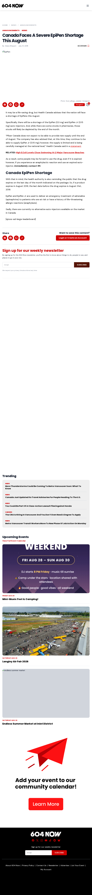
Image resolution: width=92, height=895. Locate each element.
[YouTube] (46, 840)
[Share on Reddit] (10, 104)
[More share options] (22, 104)
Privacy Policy (28, 865)
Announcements (28, 25)
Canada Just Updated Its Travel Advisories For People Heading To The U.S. (43, 497)
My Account (46, 869)
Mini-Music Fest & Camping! (20, 599)
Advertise (64, 865)
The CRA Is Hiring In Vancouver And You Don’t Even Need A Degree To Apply (43, 514)
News (14, 25)
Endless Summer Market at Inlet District (27, 723)
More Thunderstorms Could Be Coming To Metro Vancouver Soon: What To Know (43, 487)
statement (75, 146)
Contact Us (41, 865)
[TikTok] (50, 840)
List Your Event (77, 865)
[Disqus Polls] (46, 311)
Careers (8, 512)
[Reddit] (54, 840)
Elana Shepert (10, 46)
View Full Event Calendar (14, 541)
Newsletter (53, 865)
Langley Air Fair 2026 (15, 661)
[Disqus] (46, 370)
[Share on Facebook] (4, 104)
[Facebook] (33, 840)
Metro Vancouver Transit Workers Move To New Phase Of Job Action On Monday (45, 523)
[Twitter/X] (37, 840)
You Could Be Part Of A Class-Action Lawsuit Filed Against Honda (38, 506)
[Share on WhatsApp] (16, 104)
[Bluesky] (59, 840)
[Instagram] (41, 840)
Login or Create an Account (73, 238)
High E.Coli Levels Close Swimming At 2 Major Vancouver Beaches (50, 152)
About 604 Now (13, 865)
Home (5, 25)
